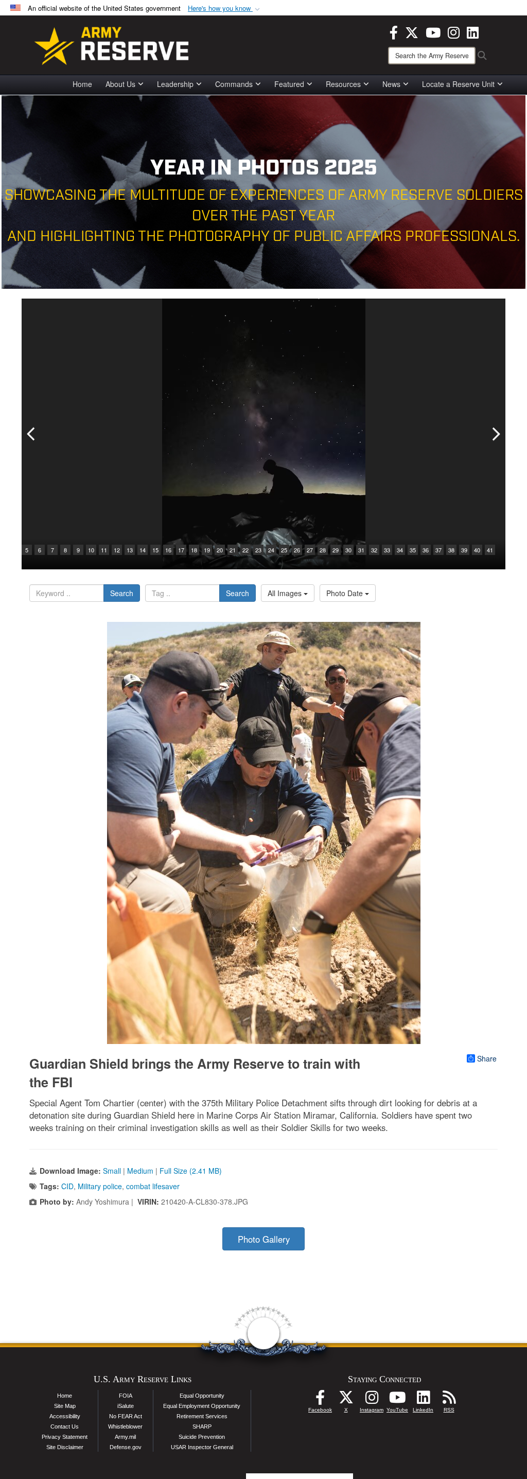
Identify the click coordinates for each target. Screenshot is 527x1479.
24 (271, 550)
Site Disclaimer (64, 1447)
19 (207, 550)
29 (335, 550)
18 (194, 550)
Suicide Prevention (202, 1437)
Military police (100, 1186)
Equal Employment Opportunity (201, 1406)
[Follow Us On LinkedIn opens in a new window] (423, 1400)
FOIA (125, 1396)
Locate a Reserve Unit (458, 84)
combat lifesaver (153, 1186)
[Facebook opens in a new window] (394, 31)
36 (426, 550)
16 (168, 550)
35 (413, 550)
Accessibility (64, 1416)
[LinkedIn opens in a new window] (473, 31)
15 (155, 550)
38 (451, 550)
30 (348, 550)
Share (487, 1058)
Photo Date (345, 593)
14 (142, 550)
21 (233, 550)
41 (490, 550)
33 (387, 550)
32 (374, 550)
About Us (120, 84)
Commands (234, 84)
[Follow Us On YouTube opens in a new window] (397, 1400)
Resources (343, 84)
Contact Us (64, 1426)
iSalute (125, 1406)
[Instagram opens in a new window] (454, 31)
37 (438, 550)
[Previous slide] (32, 434)
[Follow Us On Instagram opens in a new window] (371, 1400)
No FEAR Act (125, 1416)
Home (82, 84)
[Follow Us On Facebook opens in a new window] (320, 1400)
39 (464, 550)
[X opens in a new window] (411, 31)
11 (104, 550)
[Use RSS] (449, 1400)
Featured (289, 84)
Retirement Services (202, 1416)
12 (117, 550)
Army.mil (125, 1437)
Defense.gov (126, 1447)
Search (121, 593)
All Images (286, 593)
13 (130, 550)
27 (310, 550)
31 (361, 550)
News (391, 84)
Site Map (65, 1406)
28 (323, 550)
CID (67, 1186)
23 (258, 550)
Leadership (175, 84)
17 (181, 550)
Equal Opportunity (202, 1396)
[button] (225, 8)
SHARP (202, 1426)
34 (400, 550)
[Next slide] (495, 434)
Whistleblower (125, 1426)
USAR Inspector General (202, 1447)
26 (297, 550)
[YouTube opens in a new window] (433, 31)
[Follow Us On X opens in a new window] (346, 1400)
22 (245, 550)
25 (284, 550)
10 (91, 550)
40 (477, 550)
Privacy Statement (64, 1437)
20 (220, 550)
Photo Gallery (264, 1239)
